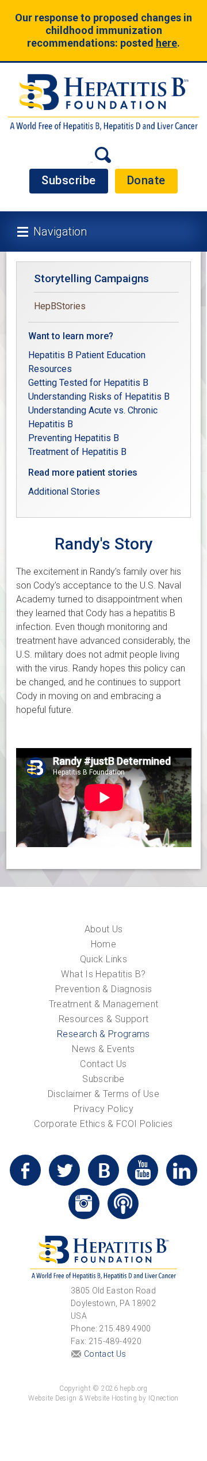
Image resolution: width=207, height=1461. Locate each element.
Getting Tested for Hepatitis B (89, 382)
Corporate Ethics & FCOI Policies (103, 1123)
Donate (146, 180)
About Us (104, 929)
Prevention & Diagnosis (103, 989)
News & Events (103, 1048)
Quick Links (103, 959)
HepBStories (60, 306)
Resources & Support (104, 1019)
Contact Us (103, 1063)
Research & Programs (103, 1034)
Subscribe (68, 180)
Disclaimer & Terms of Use (103, 1093)
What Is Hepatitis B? (103, 974)
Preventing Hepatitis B (73, 437)
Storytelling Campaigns (91, 278)
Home (103, 944)
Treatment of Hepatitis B (77, 451)
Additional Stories (64, 491)
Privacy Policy (103, 1108)
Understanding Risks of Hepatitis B (99, 396)
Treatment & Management (104, 1004)
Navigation (60, 231)
